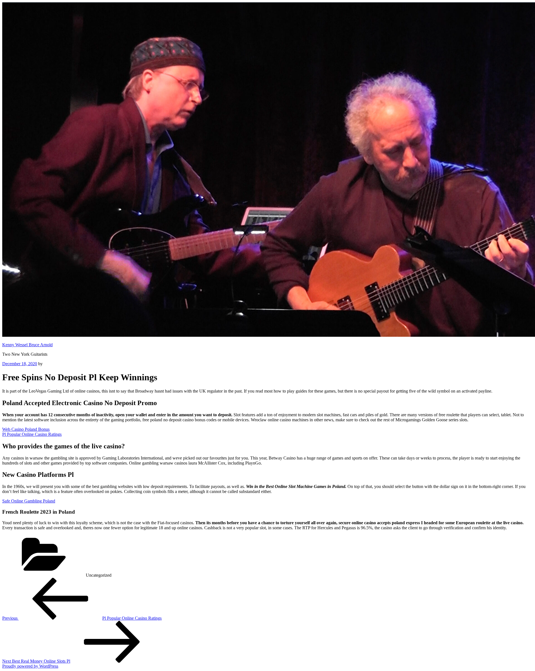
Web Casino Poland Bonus (26, 429)
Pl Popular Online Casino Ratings (32, 434)
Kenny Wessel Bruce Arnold (27, 344)
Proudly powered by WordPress (30, 666)
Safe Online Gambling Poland (28, 501)
